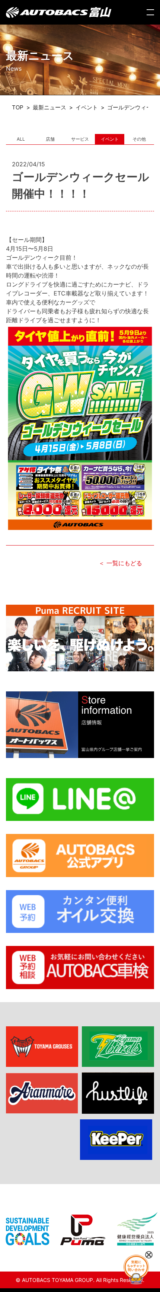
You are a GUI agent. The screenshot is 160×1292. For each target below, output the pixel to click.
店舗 (50, 139)
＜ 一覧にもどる (120, 563)
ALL (21, 139)
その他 (139, 139)
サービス (80, 139)
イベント (110, 139)
